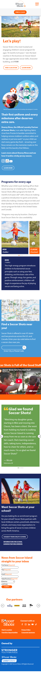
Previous (2, 605)
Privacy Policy (25, 630)
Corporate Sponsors (28, 632)
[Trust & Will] (24, 606)
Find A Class (20, 12)
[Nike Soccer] (31, 606)
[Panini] (17, 606)
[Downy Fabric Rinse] (10, 606)
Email (6, 574)
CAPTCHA (4, 584)
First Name (8, 565)
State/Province (9, 579)
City (6, 570)
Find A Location (7, 630)
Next (38, 605)
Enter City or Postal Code (14, 351)
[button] (20, 255)
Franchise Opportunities (10, 632)
